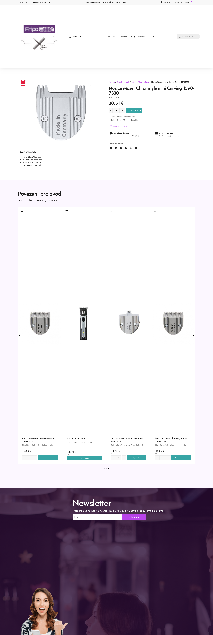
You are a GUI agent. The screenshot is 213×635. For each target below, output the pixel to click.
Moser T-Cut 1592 (76, 438)
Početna (112, 82)
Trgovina (75, 36)
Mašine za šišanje (86, 442)
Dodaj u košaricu (134, 110)
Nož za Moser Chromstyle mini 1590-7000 (38, 440)
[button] (90, 85)
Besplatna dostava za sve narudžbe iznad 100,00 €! (106, 2)
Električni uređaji (123, 82)
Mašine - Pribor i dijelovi (140, 82)
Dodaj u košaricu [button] (47, 458)
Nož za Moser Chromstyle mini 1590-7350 (127, 440)
